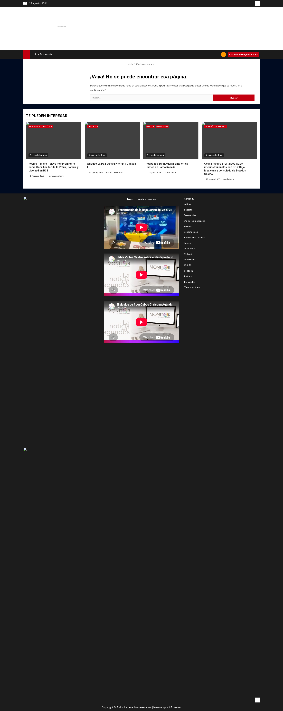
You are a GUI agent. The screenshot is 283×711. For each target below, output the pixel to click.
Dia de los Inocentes (194, 220)
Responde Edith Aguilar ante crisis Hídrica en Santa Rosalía (167, 165)
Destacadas (35, 126)
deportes (93, 126)
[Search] (217, 54)
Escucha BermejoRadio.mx (243, 54)
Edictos (188, 226)
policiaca (188, 270)
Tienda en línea (192, 287)
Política (47, 126)
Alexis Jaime (170, 172)
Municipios (162, 126)
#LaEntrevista (43, 54)
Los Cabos (189, 248)
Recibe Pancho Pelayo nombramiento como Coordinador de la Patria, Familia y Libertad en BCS (53, 167)
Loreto (187, 243)
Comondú (189, 198)
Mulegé (150, 126)
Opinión (188, 265)
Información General (194, 237)
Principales (189, 281)
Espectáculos (191, 231)
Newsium (158, 707)
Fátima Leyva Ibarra (56, 176)
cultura (187, 204)
